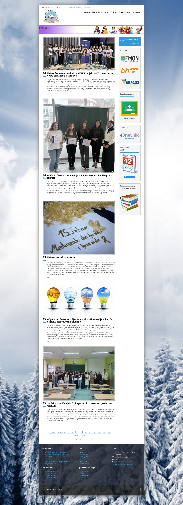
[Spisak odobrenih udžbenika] (129, 202)
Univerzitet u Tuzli (50, 473)
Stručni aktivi (84, 462)
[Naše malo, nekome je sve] (79, 227)
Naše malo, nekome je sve (61, 257)
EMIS (79, 7)
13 (109, 432)
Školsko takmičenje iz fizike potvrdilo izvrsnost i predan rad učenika (79, 404)
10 (94, 432)
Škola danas (84, 454)
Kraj (84, 435)
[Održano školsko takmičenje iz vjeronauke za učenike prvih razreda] (79, 135)
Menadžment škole (86, 458)
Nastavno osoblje (85, 460)
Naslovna (87, 12)
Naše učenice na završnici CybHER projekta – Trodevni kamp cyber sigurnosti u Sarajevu (80, 74)
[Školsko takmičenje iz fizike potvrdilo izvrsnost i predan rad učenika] (79, 373)
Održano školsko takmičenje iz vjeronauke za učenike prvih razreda (79, 176)
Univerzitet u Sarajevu (52, 472)
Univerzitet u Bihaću (51, 477)
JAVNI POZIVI (71, 7)
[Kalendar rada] (129, 164)
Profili (100, 12)
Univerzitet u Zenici (51, 475)
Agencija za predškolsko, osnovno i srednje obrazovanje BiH (56, 459)
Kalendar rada (84, 464)
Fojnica (82, 473)
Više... (48, 93)
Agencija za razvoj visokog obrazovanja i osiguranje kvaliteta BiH (57, 463)
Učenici (121, 12)
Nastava (106, 12)
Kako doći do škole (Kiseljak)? (123, 464)
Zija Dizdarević (84, 472)
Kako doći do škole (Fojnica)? (123, 462)
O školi (94, 12)
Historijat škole (85, 456)
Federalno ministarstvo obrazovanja (56, 452)
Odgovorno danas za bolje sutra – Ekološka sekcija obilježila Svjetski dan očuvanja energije (79, 320)
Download (136, 12)
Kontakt (116, 459)
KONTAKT (61, 7)
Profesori (114, 12)
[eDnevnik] (129, 135)
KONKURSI (87, 7)
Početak (52, 432)
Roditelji (128, 12)
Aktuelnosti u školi (86, 452)
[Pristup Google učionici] (129, 108)
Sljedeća (76, 435)
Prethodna (61, 432)
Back (41, 33)
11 (99, 432)
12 (104, 432)
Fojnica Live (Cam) (86, 475)
